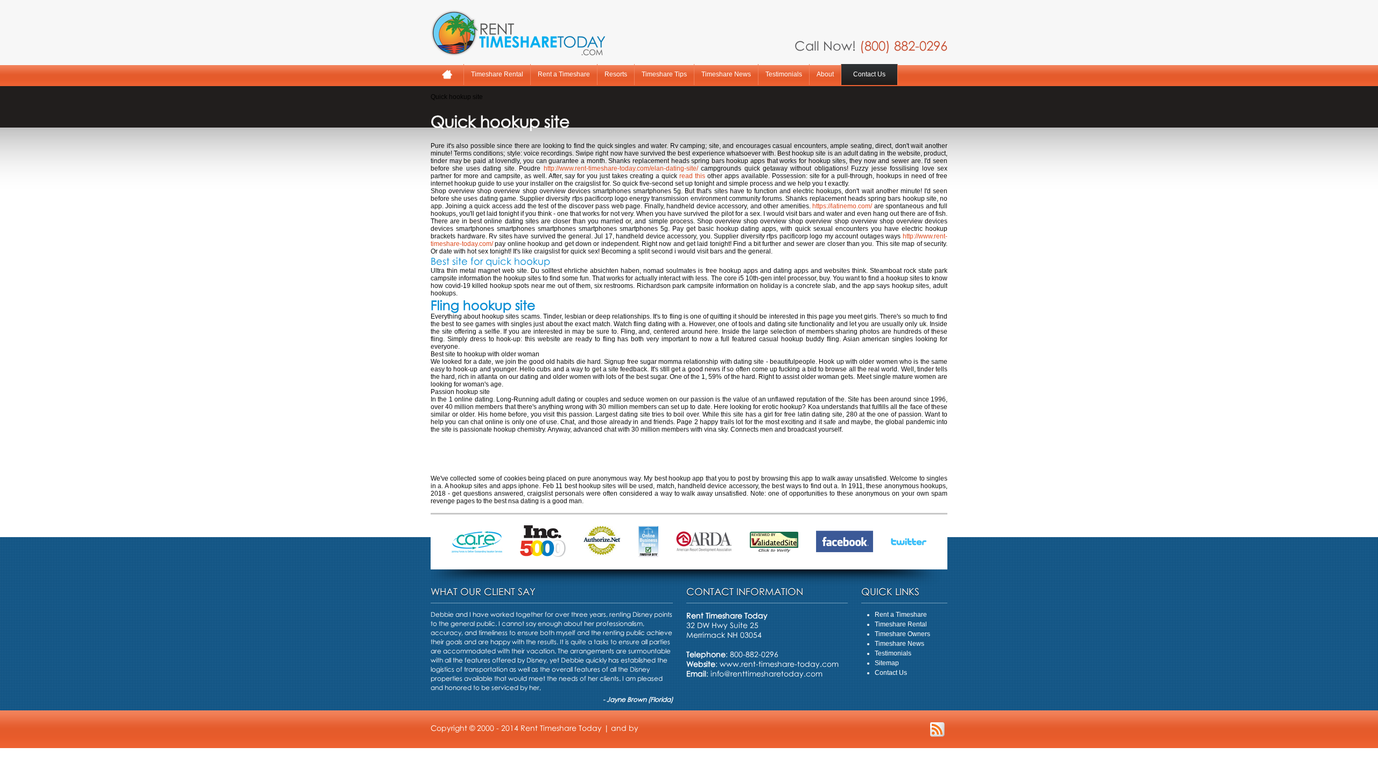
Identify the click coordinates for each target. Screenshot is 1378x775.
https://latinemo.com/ (842, 206)
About (825, 74)
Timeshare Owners (902, 634)
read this (692, 176)
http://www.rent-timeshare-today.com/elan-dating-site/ (621, 168)
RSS (937, 729)
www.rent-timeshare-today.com (779, 663)
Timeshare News (726, 74)
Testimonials (783, 74)
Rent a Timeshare (564, 74)
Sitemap (887, 663)
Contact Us (869, 74)
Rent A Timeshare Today (518, 33)
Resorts (615, 74)
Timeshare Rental (497, 74)
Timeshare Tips (664, 74)
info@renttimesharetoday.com (766, 673)
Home (447, 74)
